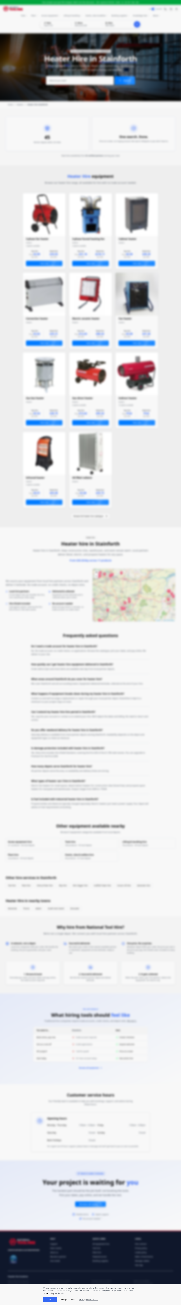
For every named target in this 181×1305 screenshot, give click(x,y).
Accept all (49, 1299)
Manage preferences (88, 1299)
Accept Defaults (68, 1299)
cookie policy (48, 1293)
